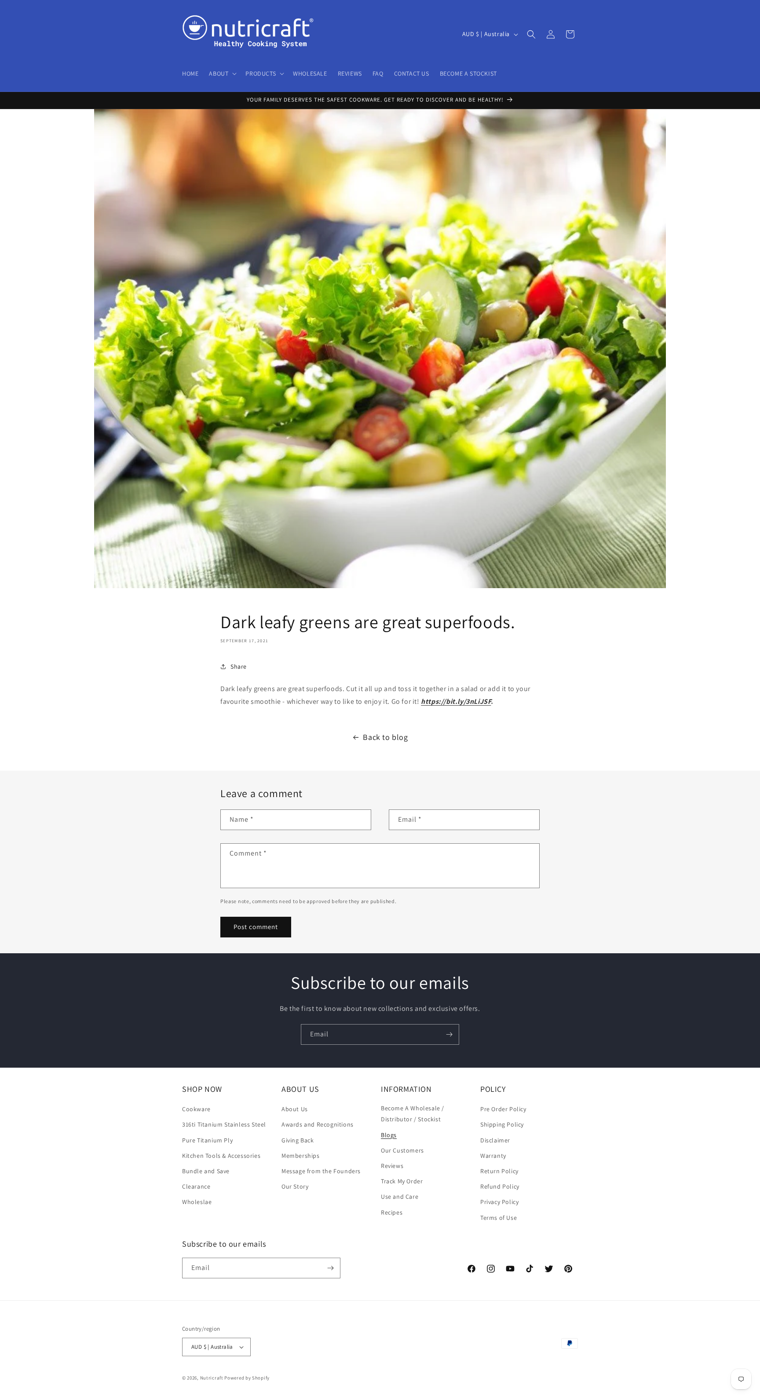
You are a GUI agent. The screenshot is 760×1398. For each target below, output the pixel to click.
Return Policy (499, 1171)
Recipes (391, 1212)
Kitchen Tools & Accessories (221, 1156)
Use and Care (399, 1196)
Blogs (389, 1135)
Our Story (294, 1186)
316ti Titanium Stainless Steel (224, 1124)
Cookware (196, 1109)
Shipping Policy (502, 1124)
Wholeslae (197, 1202)
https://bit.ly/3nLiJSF (456, 701)
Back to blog (385, 737)
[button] (222, 73)
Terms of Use (498, 1218)
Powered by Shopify (247, 1378)
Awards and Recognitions (317, 1124)
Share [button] (238, 666)
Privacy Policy (499, 1202)
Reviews (392, 1166)
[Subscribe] (449, 1034)
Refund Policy (499, 1186)
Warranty (493, 1156)
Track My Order (402, 1181)
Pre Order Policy (503, 1109)
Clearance (196, 1186)
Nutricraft (211, 1378)
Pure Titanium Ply (207, 1140)
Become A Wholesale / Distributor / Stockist (412, 1113)
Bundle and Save (206, 1171)
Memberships (300, 1156)
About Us (294, 1109)
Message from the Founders (321, 1171)
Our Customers (402, 1150)
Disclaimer (495, 1140)
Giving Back (297, 1140)
